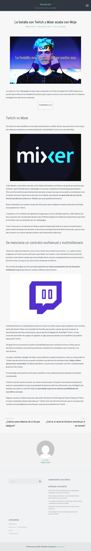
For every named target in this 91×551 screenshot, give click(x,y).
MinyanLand (45, 4)
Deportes (12, 524)
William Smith (45, 462)
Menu (87, 5)
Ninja (68, 251)
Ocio (55, 26)
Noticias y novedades (18, 527)
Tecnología (62, 26)
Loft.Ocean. (61, 547)
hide (49, 105)
